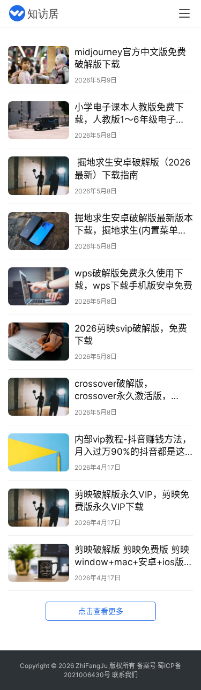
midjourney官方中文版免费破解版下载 (130, 58)
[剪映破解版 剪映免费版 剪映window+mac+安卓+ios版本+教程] (38, 563)
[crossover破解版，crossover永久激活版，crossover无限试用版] (38, 397)
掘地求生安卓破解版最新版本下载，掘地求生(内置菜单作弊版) (134, 225)
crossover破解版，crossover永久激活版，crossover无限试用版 (123, 390)
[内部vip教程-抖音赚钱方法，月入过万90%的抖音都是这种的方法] (38, 452)
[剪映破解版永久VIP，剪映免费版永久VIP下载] (38, 508)
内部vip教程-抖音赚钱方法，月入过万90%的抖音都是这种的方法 (133, 446)
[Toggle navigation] (184, 13)
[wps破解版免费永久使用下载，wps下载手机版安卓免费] (38, 286)
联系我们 (125, 675)
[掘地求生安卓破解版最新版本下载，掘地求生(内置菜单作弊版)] (38, 231)
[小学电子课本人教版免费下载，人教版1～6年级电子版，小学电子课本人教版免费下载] (38, 120)
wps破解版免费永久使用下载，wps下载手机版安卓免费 (133, 279)
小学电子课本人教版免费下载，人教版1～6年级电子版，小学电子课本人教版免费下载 (134, 114)
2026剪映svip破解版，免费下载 (131, 334)
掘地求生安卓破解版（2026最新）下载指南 (133, 168)
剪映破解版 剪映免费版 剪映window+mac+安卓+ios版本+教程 (134, 556)
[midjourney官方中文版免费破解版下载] (38, 65)
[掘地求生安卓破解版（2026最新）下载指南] (38, 175)
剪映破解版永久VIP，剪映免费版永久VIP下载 (132, 500)
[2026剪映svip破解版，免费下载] (38, 341)
